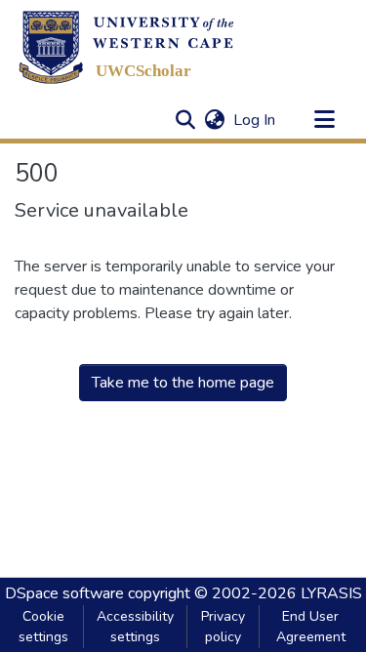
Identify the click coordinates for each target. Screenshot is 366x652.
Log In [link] (255, 120)
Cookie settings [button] (43, 626)
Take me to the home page (183, 382)
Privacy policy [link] (223, 626)
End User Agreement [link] (311, 626)
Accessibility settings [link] (135, 626)
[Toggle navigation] (324, 120)
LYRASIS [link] (331, 593)
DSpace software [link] (64, 593)
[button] (126, 47)
